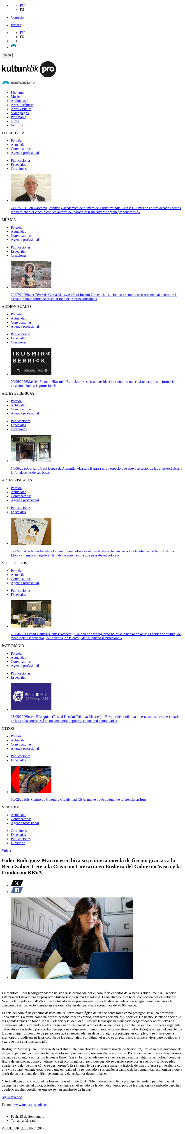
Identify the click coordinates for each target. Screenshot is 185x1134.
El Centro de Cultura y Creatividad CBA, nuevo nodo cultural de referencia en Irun (78, 799)
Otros (15, 121)
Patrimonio (18, 117)
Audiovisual (19, 101)
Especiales (18, 164)
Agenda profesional (25, 153)
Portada (16, 140)
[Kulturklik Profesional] (29, 76)
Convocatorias (21, 149)
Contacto (17, 17)
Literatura (18, 93)
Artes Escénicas (22, 105)
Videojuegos (20, 113)
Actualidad (18, 145)
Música (16, 97)
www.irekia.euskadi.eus (30, 1105)
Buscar (16, 25)
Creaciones (19, 168)
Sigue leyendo (12, 1097)
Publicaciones (20, 160)
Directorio (18, 843)
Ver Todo (17, 125)
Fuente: (7, 1105)
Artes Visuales (21, 109)
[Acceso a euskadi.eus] (19, 85)
